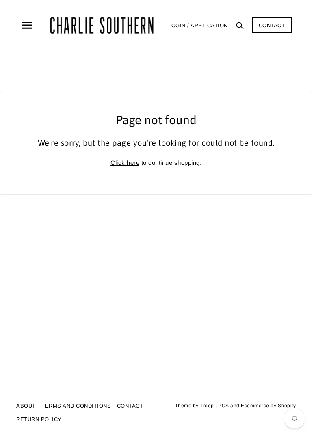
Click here (124, 162)
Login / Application (198, 25)
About (26, 406)
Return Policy (39, 419)
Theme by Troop (194, 405)
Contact (272, 25)
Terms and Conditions (76, 406)
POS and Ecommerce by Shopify (257, 405)
